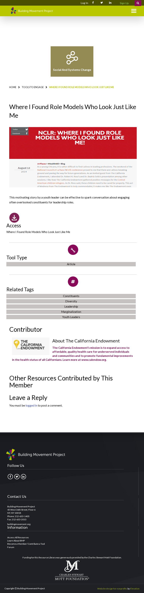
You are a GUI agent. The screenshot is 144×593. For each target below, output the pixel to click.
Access (13, 225)
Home (12, 87)
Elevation (135, 588)
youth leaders (71, 317)
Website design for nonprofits (112, 588)
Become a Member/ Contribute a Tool (26, 543)
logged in (31, 405)
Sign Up (124, 3)
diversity (71, 301)
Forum (10, 547)
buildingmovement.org (18, 524)
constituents (71, 296)
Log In (84, 2)
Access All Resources (18, 537)
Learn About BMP (16, 540)
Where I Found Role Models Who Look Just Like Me (38, 232)
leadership (71, 306)
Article (71, 264)
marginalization (71, 311)
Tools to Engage (33, 87)
